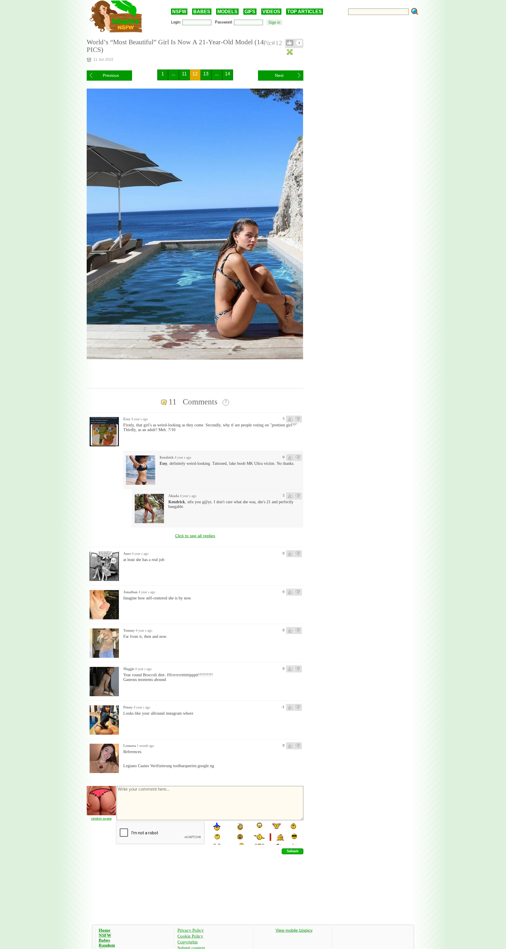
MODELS (227, 11)
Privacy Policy (190, 930)
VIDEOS (271, 11)
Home (104, 930)
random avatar (101, 818)
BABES (201, 11)
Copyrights (187, 942)
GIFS (250, 11)
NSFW (179, 11)
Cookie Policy (190, 936)
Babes (104, 940)
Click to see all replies (195, 535)
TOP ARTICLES (304, 11)
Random (107, 945)
